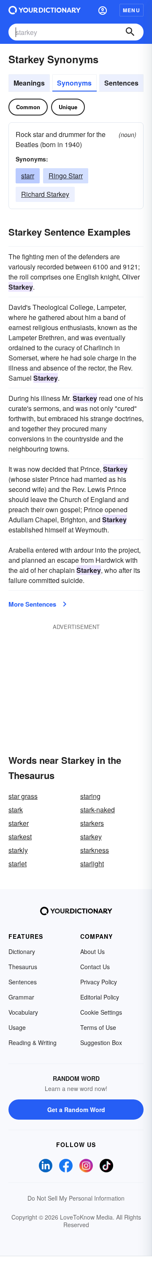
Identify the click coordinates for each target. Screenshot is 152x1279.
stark (15, 809)
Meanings (29, 83)
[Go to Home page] (44, 10)
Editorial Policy (99, 997)
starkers (92, 823)
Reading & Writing (32, 1042)
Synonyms (74, 83)
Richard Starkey (45, 194)
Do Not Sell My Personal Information (76, 1198)
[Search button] (130, 32)
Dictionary (21, 951)
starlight (92, 863)
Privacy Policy (98, 982)
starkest (20, 836)
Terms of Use (98, 1027)
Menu (131, 10)
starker (18, 823)
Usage (17, 1027)
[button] (103, 10)
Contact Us (95, 966)
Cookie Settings (101, 1012)
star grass (23, 796)
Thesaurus (22, 966)
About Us (92, 951)
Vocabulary (23, 1012)
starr (27, 175)
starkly (18, 850)
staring (90, 796)
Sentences (121, 83)
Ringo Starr (66, 175)
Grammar (21, 997)
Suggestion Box (101, 1042)
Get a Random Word (76, 1109)
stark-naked (97, 809)
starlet (17, 863)
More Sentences (32, 604)
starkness (94, 850)
